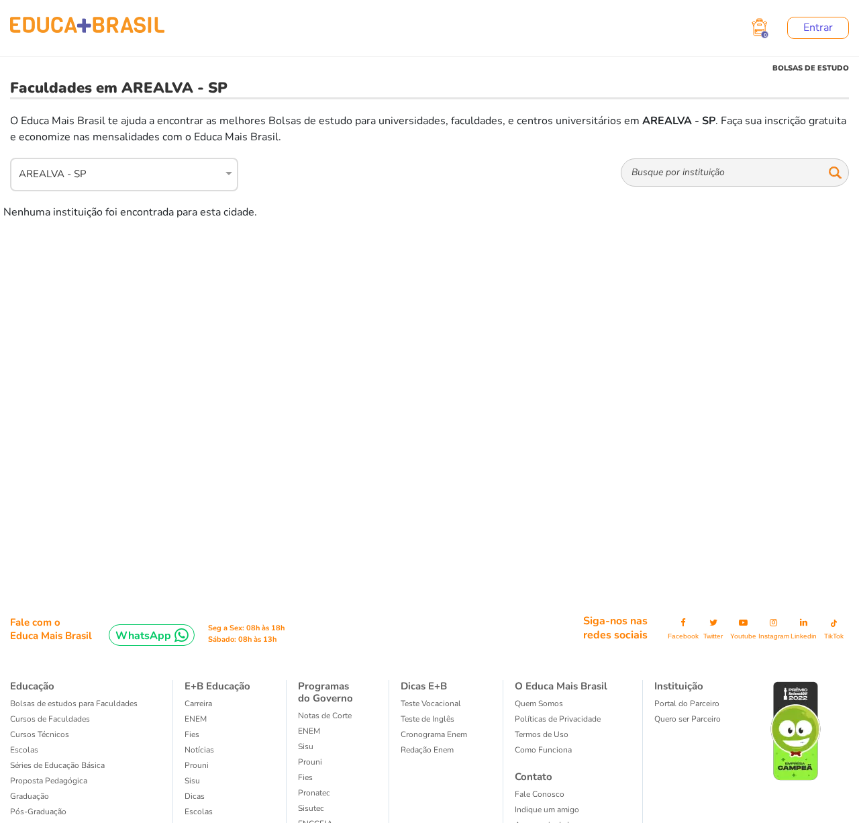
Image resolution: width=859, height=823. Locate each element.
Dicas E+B (424, 686)
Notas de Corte (325, 715)
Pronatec (314, 792)
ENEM (196, 719)
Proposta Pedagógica (48, 780)
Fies (192, 734)
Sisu (192, 780)
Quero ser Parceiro (687, 719)
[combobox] (116, 172)
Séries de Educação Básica (57, 765)
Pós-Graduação (38, 811)
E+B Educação (217, 686)
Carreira (198, 703)
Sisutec (311, 808)
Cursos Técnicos (39, 734)
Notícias (199, 749)
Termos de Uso (541, 734)
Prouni (197, 765)
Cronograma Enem (434, 734)
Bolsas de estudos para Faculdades (74, 703)
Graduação (29, 796)
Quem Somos (539, 703)
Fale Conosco (539, 794)
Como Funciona (543, 749)
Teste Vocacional (431, 703)
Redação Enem (427, 749)
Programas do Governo (325, 692)
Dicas (195, 796)
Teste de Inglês (427, 719)
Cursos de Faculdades (50, 719)
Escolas (24, 749)
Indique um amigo (547, 809)
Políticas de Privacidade (558, 719)
